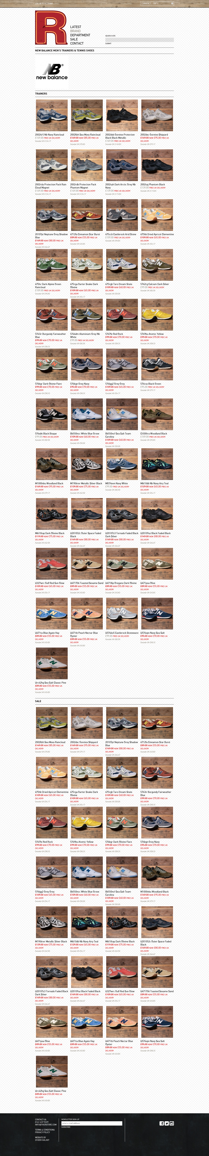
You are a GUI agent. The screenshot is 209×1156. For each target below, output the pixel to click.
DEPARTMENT (80, 35)
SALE (74, 39)
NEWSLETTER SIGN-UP (70, 1119)
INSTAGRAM (171, 1123)
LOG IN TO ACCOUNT (44, 4)
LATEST (75, 27)
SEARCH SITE (110, 36)
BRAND (75, 31)
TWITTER (166, 1123)
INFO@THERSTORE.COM (45, 1125)
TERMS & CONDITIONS (45, 1130)
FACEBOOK (162, 1123)
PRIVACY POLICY (42, 1132)
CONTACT (77, 43)
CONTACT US (40, 1120)
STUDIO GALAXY (42, 1140)
